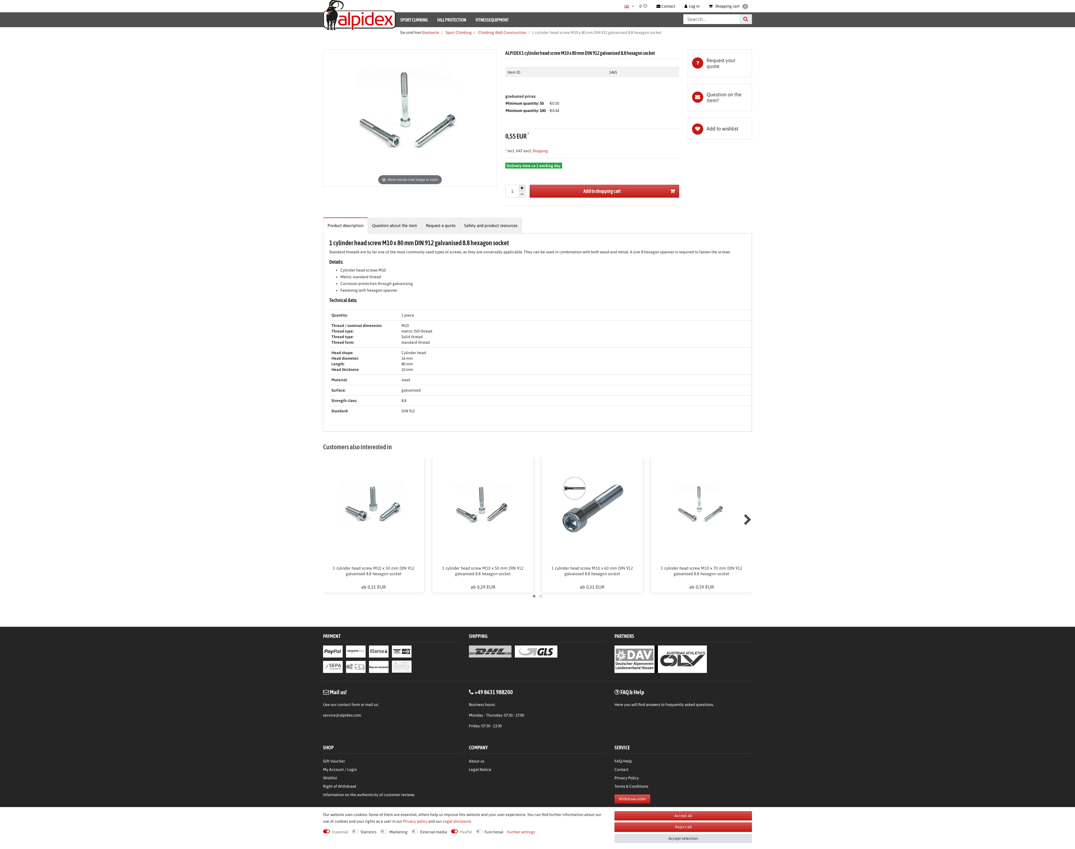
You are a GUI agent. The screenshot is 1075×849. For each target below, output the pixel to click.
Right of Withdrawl (339, 786)
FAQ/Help (623, 761)
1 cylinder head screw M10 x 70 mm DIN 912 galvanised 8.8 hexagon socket (701, 571)
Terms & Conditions (631, 786)
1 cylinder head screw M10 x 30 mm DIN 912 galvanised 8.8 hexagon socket (373, 571)
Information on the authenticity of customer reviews (369, 794)
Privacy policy (415, 821)
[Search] (745, 19)
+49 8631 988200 (494, 692)
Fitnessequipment (492, 19)
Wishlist (330, 778)
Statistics (369, 832)
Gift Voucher (334, 761)
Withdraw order (632, 799)
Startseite (430, 32)
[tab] (719, 63)
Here (618, 704)
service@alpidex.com (342, 715)
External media (433, 832)
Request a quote (440, 225)
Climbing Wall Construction (501, 32)
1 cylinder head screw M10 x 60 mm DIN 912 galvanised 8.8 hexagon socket (592, 571)
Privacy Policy (626, 778)
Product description (345, 225)
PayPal (466, 832)
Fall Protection (451, 19)
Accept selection (683, 838)
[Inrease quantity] (522, 188)
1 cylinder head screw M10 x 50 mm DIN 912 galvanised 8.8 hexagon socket (483, 571)
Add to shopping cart (602, 191)
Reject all (683, 827)
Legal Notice (480, 769)
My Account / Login (340, 769)
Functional (494, 832)
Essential (340, 832)
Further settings (521, 832)
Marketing (398, 832)
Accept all (683, 815)
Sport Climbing (414, 19)
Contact (621, 769)
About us (476, 761)
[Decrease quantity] (522, 194)
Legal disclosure (457, 821)
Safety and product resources (490, 225)
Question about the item (394, 225)
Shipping (540, 151)
